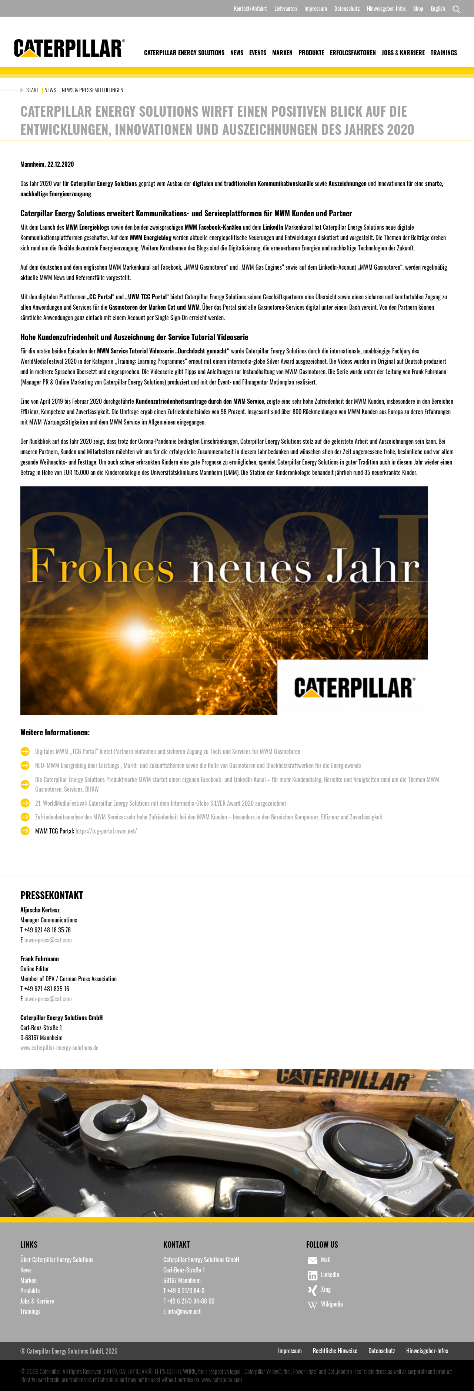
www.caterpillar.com (221, 1379)
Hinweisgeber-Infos (386, 8)
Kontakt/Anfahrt (250, 8)
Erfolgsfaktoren (353, 52)
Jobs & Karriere (403, 52)
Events (257, 52)
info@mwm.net (184, 1311)
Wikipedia (332, 1304)
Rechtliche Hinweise (335, 1350)
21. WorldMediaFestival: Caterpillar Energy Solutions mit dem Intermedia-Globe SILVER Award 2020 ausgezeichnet (160, 803)
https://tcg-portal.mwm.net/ (106, 830)
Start (33, 90)
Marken (282, 52)
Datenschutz (347, 8)
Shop (418, 8)
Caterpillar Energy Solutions (184, 52)
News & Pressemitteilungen (92, 90)
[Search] (454, 8)
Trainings (444, 52)
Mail (326, 1259)
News (236, 52)
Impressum (315, 8)
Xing (326, 1289)
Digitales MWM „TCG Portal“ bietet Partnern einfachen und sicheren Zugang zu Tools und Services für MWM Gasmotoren (167, 751)
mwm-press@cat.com (48, 939)
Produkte (311, 52)
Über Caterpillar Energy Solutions (56, 1259)
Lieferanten (285, 8)
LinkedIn (330, 1274)
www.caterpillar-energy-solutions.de (59, 1047)
